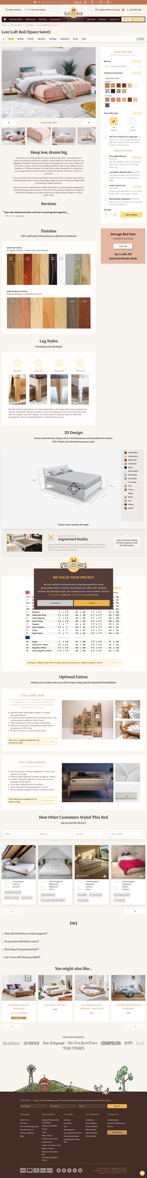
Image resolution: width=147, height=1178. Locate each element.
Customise (55, 603)
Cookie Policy (77, 594)
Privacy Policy (55, 594)
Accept (92, 603)
